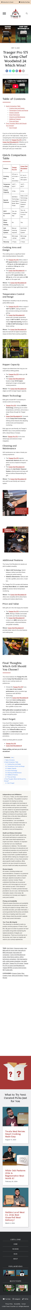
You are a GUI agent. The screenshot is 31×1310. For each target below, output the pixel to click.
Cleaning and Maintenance (17, 117)
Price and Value (14, 121)
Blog (22, 973)
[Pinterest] (20, 71)
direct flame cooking (13, 957)
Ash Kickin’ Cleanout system (15, 948)
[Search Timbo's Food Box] (26, 13)
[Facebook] (7, 71)
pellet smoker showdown (13, 961)
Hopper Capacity (14, 113)
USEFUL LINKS (15, 1239)
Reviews (15, 1249)
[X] (10, 71)
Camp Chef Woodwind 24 (11, 142)
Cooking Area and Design (16, 108)
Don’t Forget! (13, 128)
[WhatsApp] (13, 71)
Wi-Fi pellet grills (7, 970)
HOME (16, 1244)
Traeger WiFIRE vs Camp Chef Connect (14, 968)
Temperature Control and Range (18, 110)
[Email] (23, 71)
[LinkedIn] (17, 71)
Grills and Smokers (17, 975)
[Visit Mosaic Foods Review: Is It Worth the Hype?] (9, 1273)
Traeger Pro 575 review (16, 963)
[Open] (3, 13)
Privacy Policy (9, 1304)
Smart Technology (14, 115)
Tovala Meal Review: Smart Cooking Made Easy (15, 1134)
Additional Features (15, 119)
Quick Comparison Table (13, 106)
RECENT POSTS (15, 1281)
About (15, 1259)
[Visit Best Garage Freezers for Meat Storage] (22, 1288)
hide (12, 757)
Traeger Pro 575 (16, 140)
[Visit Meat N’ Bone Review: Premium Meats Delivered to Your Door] (22, 1273)
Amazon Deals (16, 973)
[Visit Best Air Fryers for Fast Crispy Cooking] (9, 1288)
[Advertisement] (15, 998)
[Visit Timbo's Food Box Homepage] (15, 13)
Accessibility (17, 1304)
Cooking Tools (7, 975)
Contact (24, 1304)
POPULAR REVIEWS (15, 1266)
